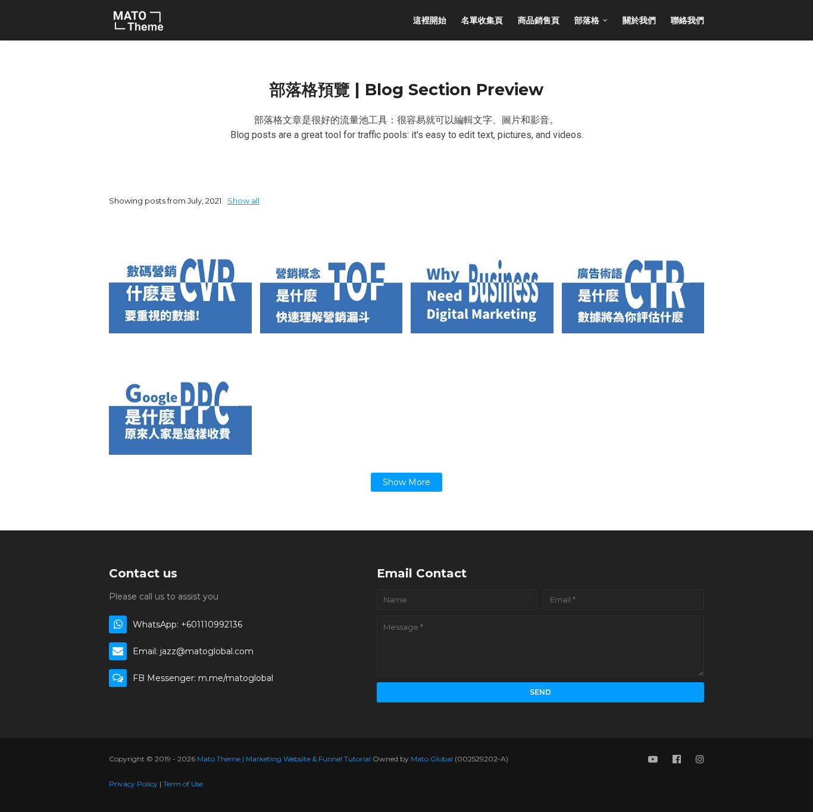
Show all (243, 200)
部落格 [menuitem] (586, 20)
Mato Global (432, 758)
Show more (406, 482)
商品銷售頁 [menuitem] (538, 20)
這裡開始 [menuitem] (429, 20)
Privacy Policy (133, 783)
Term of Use (183, 783)
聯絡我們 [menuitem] (687, 20)
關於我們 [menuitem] (639, 20)
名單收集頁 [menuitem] (482, 20)
